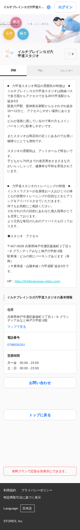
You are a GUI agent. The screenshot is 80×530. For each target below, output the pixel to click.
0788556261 (16, 344)
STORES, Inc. (13, 521)
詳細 (13, 70)
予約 (40, 70)
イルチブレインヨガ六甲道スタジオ (24, 7)
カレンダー (66, 70)
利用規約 (10, 490)
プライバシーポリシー (36, 490)
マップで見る (16, 326)
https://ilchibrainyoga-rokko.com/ (37, 281)
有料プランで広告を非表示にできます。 (40, 471)
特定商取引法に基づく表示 (22, 497)
